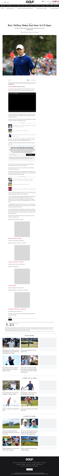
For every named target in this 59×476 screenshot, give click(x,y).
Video (51, 5)
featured (10, 319)
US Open (30, 23)
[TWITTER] (10, 325)
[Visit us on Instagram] (54, 1)
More (55, 5)
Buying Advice (9, 5)
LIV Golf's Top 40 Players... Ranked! (41, 8)
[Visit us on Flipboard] (58, 1)
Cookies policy (28, 464)
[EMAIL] (13, 325)
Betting (18, 5)
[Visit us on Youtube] (56, 1)
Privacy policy (43, 462)
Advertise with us (39, 464)
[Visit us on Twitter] (55, 1)
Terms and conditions (36, 462)
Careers (33, 464)
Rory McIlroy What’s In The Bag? (14, 238)
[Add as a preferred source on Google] (29, 469)
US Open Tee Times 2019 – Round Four (16, 261)
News (4, 5)
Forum (47, 5)
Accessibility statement (21, 464)
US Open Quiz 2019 (12, 285)
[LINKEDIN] (12, 325)
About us (14, 462)
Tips (14, 5)
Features (31, 5)
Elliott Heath (26, 32)
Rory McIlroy (10, 86)
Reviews (42, 5)
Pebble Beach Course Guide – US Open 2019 (17, 309)
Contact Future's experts (22, 462)
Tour (23, 5)
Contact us (29, 462)
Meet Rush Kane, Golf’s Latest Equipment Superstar (25, 8)
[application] (22, 102)
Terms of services (20, 157)
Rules (26, 5)
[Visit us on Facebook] (52, 1)
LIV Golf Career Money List (10, 8)
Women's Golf (37, 5)
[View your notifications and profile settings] (8, 2)
